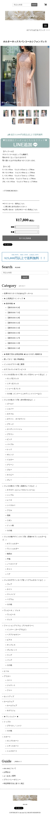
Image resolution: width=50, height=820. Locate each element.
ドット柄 (10, 525)
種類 (12, 227)
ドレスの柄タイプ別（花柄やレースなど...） (21, 486)
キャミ (9, 569)
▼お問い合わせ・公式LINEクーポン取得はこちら (20, 209)
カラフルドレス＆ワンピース (15, 369)
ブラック (10, 424)
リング (9, 655)
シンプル (10, 495)
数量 (12, 232)
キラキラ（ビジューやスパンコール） (21, 490)
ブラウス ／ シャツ (14, 726)
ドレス (9, 619)
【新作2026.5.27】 (14, 338)
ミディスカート (13, 746)
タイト (9, 589)
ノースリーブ (12, 564)
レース (9, 500)
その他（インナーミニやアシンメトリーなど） (25, 394)
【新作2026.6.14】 (14, 328)
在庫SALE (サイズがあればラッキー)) (18, 293)
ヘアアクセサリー (14, 635)
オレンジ (10, 454)
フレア (9, 584)
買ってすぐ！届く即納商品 (14, 359)
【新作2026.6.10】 (14, 333)
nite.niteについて (10, 768)
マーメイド (11, 594)
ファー (9, 690)
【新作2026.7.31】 (14, 312)
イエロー (10, 460)
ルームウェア (9, 701)
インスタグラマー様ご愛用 (14, 364)
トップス (7, 722)
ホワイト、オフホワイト (16, 419)
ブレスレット (12, 650)
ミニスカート (12, 751)
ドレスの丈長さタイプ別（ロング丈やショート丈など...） (26, 374)
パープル (10, 444)
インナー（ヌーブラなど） (17, 629)
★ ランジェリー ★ (11, 716)
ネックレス (11, 645)
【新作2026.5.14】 (14, 348)
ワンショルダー (13, 549)
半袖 (8, 559)
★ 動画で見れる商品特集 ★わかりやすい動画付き (23, 354)
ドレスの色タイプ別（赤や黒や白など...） (20, 400)
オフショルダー (13, 544)
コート (9, 680)
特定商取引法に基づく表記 (14, 783)
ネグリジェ (11, 710)
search (34, 5)
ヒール (6, 671)
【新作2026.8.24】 (14, 307)
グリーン (10, 465)
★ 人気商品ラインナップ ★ (14, 298)
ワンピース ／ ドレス (12, 610)
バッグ (9, 660)
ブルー (9, 470)
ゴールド (10, 404)
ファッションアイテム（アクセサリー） (19, 625)
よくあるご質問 (10, 776)
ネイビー (10, 475)
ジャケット (11, 685)
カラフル (10, 414)
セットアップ (9, 696)
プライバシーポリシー (12, 780)
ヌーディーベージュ (14, 429)
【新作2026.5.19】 (14, 343)
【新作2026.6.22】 (14, 323)
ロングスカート (13, 741)
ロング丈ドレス (13, 378)
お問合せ (7, 772)
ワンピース (11, 614)
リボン (9, 520)
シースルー (11, 505)
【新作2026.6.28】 (14, 318)
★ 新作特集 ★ (9, 303)
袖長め (9, 554)
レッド (9, 449)
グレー (9, 480)
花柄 (8, 515)
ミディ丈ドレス (13, 383)
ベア (8, 574)
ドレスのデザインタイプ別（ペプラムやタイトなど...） (25, 580)
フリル (9, 510)
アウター (7, 676)
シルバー (10, 409)
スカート (7, 737)
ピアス (9, 640)
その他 (9, 530)
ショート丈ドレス (14, 389)
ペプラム (10, 599)
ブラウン (10, 434)
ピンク (9, 439)
